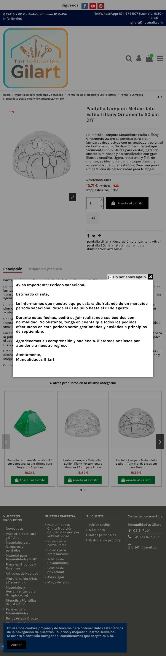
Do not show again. (130, 277)
